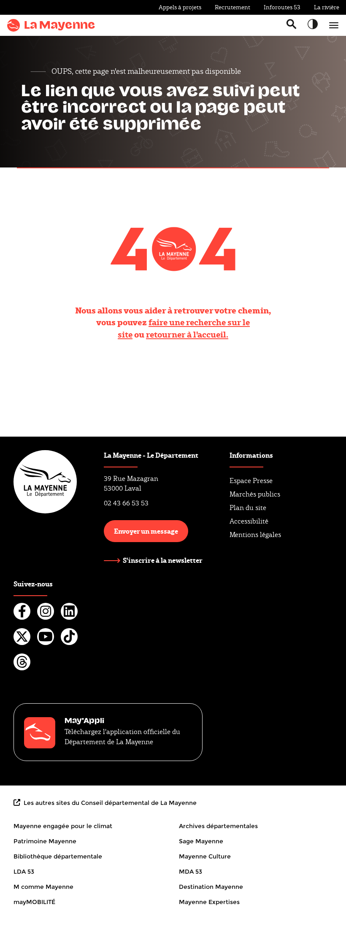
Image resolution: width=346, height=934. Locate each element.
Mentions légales (255, 535)
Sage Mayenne (201, 841)
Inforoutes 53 (282, 7)
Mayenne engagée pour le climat (63, 826)
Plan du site (248, 508)
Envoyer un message (146, 531)
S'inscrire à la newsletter (163, 560)
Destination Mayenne (211, 887)
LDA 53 (24, 871)
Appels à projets (180, 7)
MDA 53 (190, 871)
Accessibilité (249, 521)
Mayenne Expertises (209, 902)
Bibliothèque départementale (58, 856)
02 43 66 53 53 (126, 503)
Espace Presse (251, 481)
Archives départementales (218, 826)
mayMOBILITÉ (34, 902)
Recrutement (232, 7)
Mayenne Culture (205, 856)
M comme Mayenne (43, 887)
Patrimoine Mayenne (45, 841)
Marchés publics (255, 494)
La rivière (326, 7)
